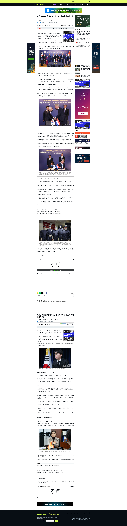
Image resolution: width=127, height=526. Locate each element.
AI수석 (54, 496)
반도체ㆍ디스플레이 (39, 22)
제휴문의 (89, 512)
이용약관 (76, 513)
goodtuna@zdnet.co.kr (46, 486)
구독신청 (56, 520)
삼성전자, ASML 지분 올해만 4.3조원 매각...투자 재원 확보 (48, 213)
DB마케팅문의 (85, 512)
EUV (54, 273)
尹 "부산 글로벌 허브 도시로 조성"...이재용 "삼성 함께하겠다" (48, 216)
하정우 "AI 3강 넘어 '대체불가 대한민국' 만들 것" (46, 465)
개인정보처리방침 (72, 513)
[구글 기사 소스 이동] (62, 25)
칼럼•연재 (81, 4)
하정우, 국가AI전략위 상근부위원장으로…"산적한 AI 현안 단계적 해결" (50, 470)
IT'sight (74, 4)
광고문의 (81, 512)
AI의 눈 (67, 4)
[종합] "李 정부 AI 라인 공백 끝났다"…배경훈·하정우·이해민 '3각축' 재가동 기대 (52, 467)
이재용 (66, 273)
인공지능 (61, 4)
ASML (62, 273)
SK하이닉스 (50, 273)
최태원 (69, 273)
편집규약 (68, 513)
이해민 (45, 496)
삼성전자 (41, 273)
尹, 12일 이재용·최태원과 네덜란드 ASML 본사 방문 (47, 211)
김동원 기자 (41, 324)
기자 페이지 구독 (49, 25)
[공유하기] (67, 25)
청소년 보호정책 (80, 513)
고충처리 (85, 513)
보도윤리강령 (88, 513)
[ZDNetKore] (40, 2)
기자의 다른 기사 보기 (69, 259)
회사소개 (78, 512)
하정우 (41, 496)
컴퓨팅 (37, 321)
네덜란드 (58, 273)
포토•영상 (88, 4)
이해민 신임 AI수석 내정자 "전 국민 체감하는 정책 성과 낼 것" (48, 472)
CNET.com (38, 518)
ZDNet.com (42, 518)
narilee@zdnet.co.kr (46, 259)
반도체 (46, 273)
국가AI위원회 (50, 496)
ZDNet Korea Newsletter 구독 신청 (41, 520)
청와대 (58, 496)
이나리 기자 (41, 25)
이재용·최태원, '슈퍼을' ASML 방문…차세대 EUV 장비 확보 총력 (49, 209)
